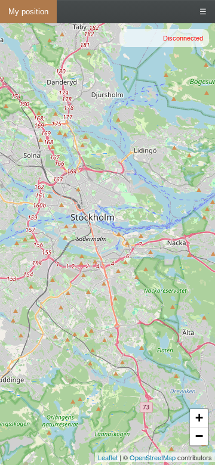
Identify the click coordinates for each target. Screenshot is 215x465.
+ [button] (199, 417)
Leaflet (108, 457)
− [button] (199, 436)
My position (28, 11)
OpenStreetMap (153, 457)
